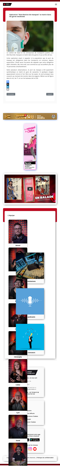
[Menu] (56, 4)
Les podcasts (30, 317)
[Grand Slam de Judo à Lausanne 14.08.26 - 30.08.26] (30, 116)
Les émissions (30, 281)
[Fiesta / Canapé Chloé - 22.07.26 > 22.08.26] (30, 147)
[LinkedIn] (30, 86)
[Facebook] (30, 82)
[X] (30, 84)
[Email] (30, 89)
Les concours (30, 352)
